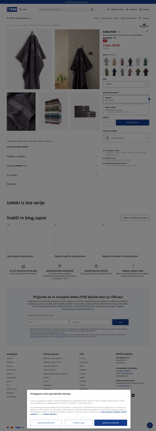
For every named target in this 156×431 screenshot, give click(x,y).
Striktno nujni (78, 423)
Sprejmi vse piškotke (111, 423)
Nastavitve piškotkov (46, 423)
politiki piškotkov (50, 414)
